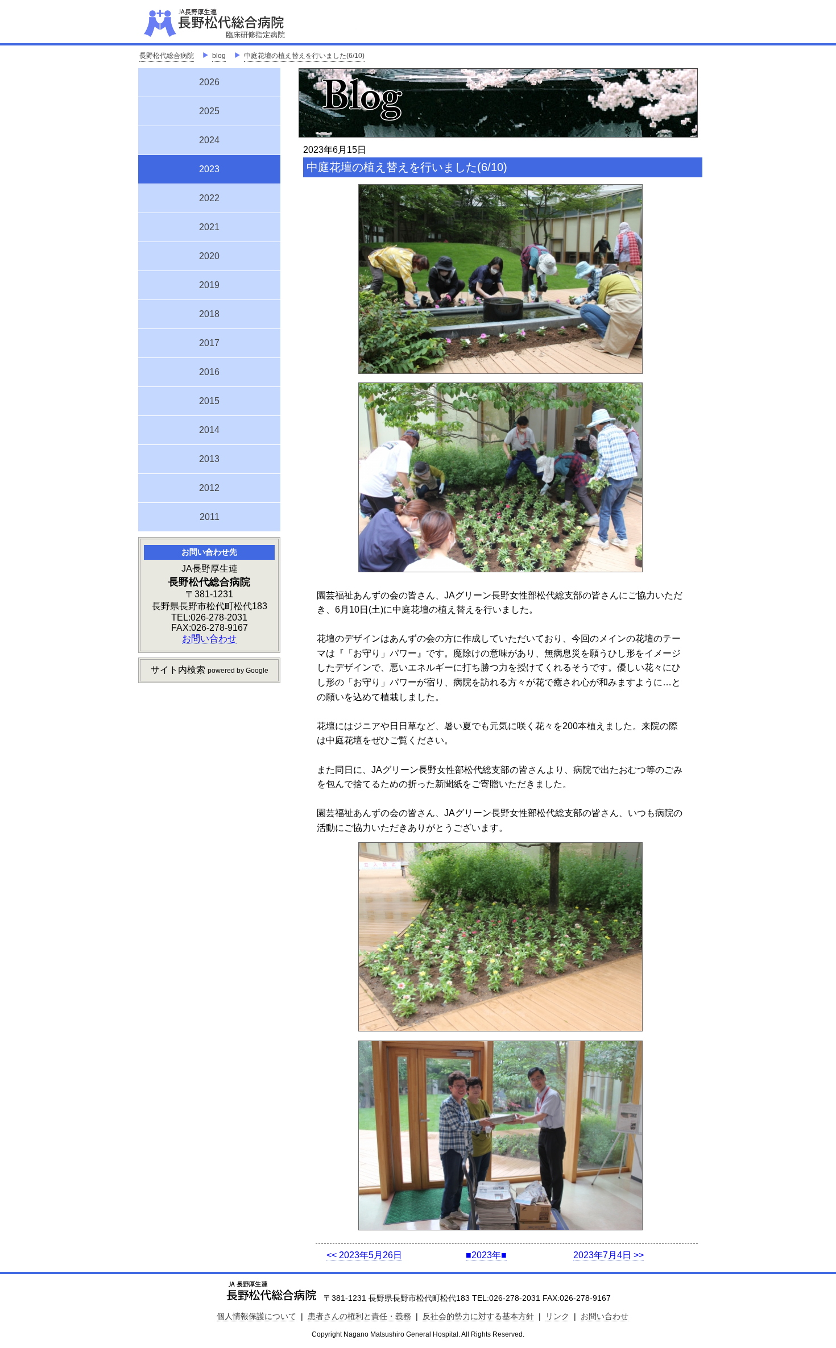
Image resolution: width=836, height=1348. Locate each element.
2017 (209, 343)
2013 (209, 459)
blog (219, 56)
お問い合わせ (209, 638)
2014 (209, 430)
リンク (557, 1316)
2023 (209, 167)
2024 (209, 140)
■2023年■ (486, 1255)
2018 (209, 314)
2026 (209, 82)
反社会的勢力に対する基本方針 (478, 1316)
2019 (209, 285)
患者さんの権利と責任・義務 (359, 1316)
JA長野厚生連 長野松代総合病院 (249, 23)
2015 (209, 401)
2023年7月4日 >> (608, 1255)
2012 (209, 488)
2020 (209, 256)
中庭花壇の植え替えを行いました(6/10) (304, 56)
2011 (210, 517)
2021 (209, 227)
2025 (209, 111)
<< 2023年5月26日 (364, 1255)
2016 (209, 372)
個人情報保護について (256, 1316)
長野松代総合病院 (166, 56)
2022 (209, 198)
